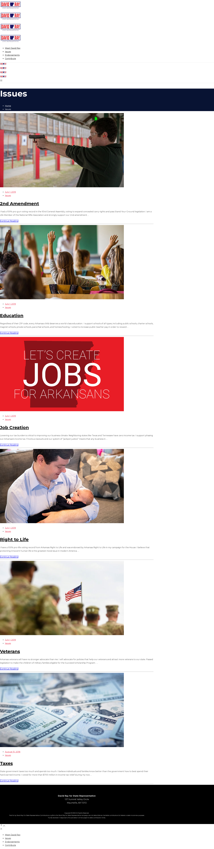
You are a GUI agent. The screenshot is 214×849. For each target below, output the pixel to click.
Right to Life (14, 539)
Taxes (6, 763)
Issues (8, 195)
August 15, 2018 (12, 752)
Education (11, 315)
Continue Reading (9, 221)
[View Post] (62, 186)
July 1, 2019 (10, 192)
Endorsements (12, 842)
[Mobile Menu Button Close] (1, 829)
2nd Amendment (19, 203)
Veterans (10, 651)
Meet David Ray (12, 835)
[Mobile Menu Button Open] (1, 81)
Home (8, 106)
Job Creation (14, 427)
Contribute (10, 845)
